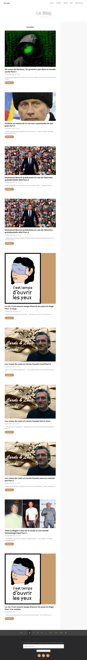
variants (34, 416)
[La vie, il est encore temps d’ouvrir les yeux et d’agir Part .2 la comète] (30, 579)
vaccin (32, 172)
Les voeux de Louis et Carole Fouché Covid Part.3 (28, 364)
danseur (18, 524)
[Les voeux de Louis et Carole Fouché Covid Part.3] (30, 344)
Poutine (17, 118)
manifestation (37, 471)
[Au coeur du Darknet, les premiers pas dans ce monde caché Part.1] (30, 49)
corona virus (21, 416)
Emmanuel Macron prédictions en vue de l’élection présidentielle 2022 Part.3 (29, 178)
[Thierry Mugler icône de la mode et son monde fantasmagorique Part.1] (30, 513)
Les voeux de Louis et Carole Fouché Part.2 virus (27, 421)
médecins (26, 301)
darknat (22, 64)
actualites (10, 60)
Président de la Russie (25, 118)
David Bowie (24, 524)
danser (26, 416)
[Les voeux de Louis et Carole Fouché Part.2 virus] (30, 402)
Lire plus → (9, 82)
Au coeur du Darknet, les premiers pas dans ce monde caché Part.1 (30, 70)
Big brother (9, 64)
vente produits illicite (38, 64)
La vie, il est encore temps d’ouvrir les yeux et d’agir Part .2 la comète (29, 608)
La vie (25, 602)
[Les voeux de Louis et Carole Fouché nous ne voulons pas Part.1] (30, 459)
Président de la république (22, 225)
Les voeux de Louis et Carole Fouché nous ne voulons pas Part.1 (30, 479)
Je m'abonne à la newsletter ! (43, 650)
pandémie (18, 172)
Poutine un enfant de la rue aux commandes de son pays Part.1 (29, 124)
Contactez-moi (79, 3)
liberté (30, 416)
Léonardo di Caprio (32, 602)
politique (13, 118)
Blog (71, 3)
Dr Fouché (9, 301)
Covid (8, 471)
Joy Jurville (17, 74)
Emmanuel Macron (11, 172)
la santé (21, 602)
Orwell (30, 64)
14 (61, 633)
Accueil (52, 3)
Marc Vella (20, 301)
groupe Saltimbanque (28, 471)
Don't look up (10, 602)
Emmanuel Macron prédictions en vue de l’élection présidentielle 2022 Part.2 (29, 231)
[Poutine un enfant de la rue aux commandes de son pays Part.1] (30, 106)
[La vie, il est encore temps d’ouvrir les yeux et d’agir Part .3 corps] (30, 278)
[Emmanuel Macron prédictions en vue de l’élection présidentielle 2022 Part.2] (30, 213)
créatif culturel (13, 471)
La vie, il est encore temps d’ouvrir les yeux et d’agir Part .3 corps (29, 307)
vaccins (31, 225)
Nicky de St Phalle (32, 524)
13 (56, 633)
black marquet (16, 64)
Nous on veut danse (27, 359)
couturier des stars (11, 524)
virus (37, 359)
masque (20, 359)
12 (51, 633)
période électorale (26, 172)
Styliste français (41, 524)
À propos (58, 3)
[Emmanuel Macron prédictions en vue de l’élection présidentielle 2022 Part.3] (30, 160)
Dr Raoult (14, 301)
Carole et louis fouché (12, 416)
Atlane (7, 3)
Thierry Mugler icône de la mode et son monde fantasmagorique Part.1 (27, 531)
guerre (8, 118)
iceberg (26, 64)
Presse (65, 3)
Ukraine (33, 118)
